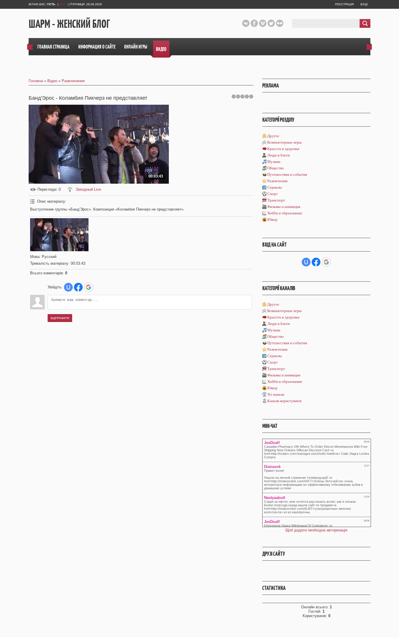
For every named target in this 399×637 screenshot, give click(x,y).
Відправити (60, 318)
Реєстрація (344, 4)
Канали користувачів (284, 401)
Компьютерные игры (284, 142)
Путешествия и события (287, 174)
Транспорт (276, 200)
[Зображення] (59, 234)
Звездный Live (88, 189)
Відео (52, 81)
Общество (275, 168)
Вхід (363, 4)
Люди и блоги (278, 155)
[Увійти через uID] (68, 287)
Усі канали (275, 394)
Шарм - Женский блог (69, 24)
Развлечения (73, 81)
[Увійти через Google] (88, 287)
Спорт (272, 194)
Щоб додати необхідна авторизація (316, 530)
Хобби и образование (284, 213)
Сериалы (274, 187)
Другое (273, 136)
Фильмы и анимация (283, 206)
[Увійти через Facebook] (78, 287)
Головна (36, 81)
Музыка (273, 161)
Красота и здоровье (283, 149)
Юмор (272, 219)
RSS (62, 4)
